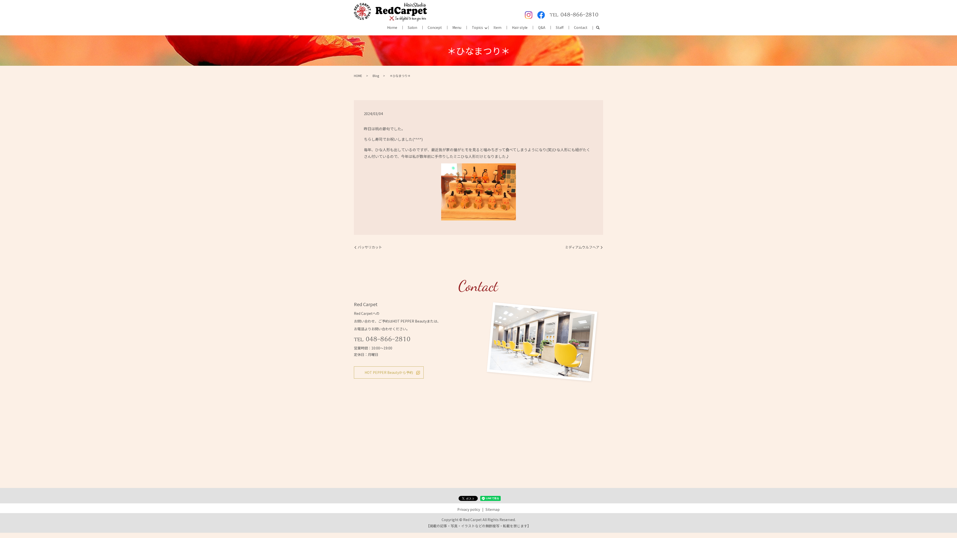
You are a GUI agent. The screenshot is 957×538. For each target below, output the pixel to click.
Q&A (541, 27)
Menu (456, 27)
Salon (412, 27)
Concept (435, 27)
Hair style (520, 27)
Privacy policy (468, 509)
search (598, 28)
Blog (376, 75)
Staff (559, 27)
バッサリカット (370, 247)
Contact (580, 27)
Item (497, 27)
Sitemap (492, 509)
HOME (358, 75)
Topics (477, 27)
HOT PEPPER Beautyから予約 (389, 372)
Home (392, 27)
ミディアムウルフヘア (582, 247)
